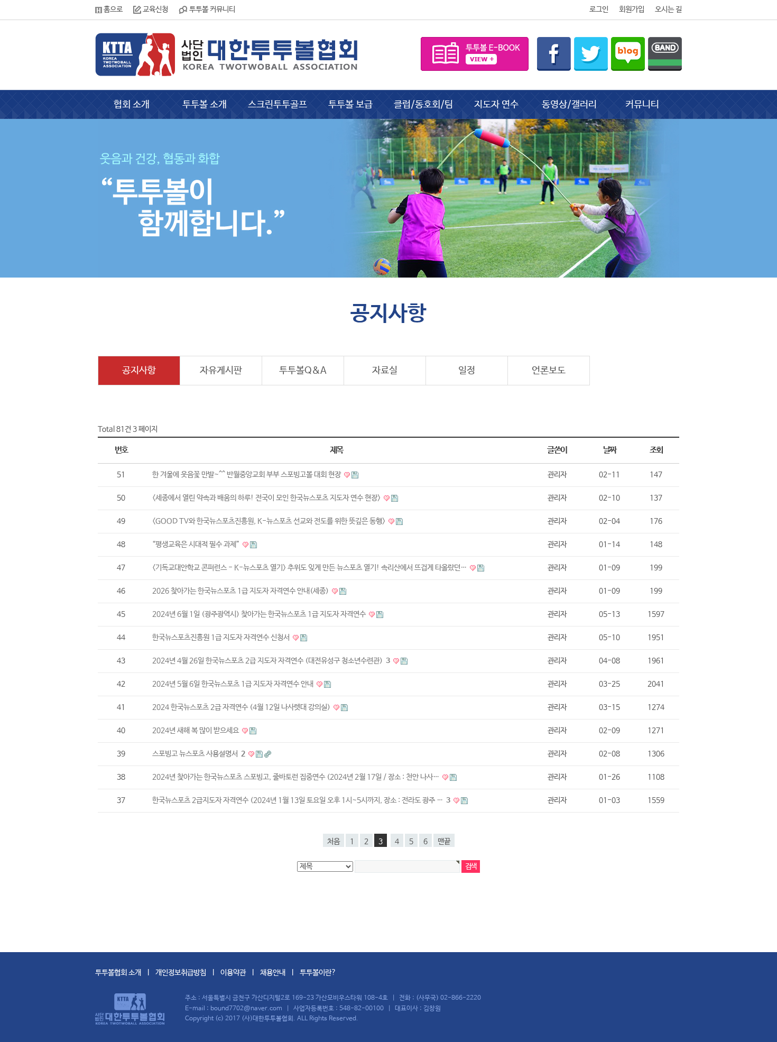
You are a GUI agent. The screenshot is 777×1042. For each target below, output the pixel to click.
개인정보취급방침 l (187, 973)
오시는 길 (668, 9)
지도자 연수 (496, 104)
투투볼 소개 (204, 104)
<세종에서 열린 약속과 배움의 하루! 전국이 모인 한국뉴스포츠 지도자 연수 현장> (267, 498)
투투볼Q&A (303, 370)
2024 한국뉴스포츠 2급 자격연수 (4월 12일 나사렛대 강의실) (242, 707)
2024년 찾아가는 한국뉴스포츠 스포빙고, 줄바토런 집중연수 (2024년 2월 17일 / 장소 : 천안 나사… (296, 777)
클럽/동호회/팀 (423, 104)
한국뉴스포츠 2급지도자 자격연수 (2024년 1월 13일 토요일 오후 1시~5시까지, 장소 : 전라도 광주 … (301, 800)
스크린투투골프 (277, 104)
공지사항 (139, 370)
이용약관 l (240, 973)
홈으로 (112, 9)
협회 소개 (132, 104)
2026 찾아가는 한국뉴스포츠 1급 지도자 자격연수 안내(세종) (241, 591)
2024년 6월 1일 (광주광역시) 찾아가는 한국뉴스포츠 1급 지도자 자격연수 (259, 614)
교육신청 (154, 9)
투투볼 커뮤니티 (211, 9)
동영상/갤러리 (569, 104)
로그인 (598, 9)
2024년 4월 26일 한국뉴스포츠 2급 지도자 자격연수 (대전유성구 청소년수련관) (271, 661)
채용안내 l (280, 973)
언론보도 (549, 370)
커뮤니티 (642, 104)
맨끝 (444, 841)
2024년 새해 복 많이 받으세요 (196, 730)
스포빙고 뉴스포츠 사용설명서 (198, 754)
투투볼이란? (318, 973)
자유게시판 (221, 370)
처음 (333, 841)
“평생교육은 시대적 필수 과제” (196, 544)
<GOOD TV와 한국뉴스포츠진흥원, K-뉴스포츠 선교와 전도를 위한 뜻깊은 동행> (269, 521)
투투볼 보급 (350, 104)
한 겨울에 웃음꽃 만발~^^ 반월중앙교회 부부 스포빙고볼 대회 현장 (247, 475)
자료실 (384, 370)
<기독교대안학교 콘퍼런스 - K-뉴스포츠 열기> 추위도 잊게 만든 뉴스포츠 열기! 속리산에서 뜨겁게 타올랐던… (310, 568)
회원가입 (631, 9)
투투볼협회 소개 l (125, 973)
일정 (466, 370)
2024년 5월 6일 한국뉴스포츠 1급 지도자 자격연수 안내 (233, 684)
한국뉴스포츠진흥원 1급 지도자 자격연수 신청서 (221, 637)
